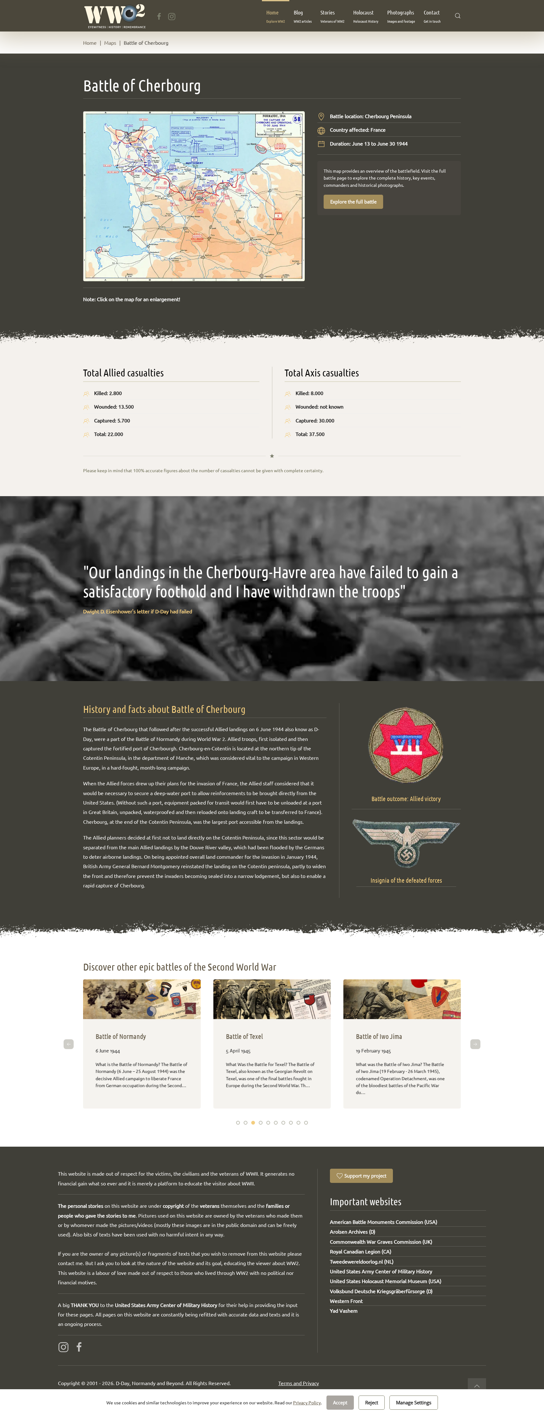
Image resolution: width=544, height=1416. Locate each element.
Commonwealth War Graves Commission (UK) (381, 1241)
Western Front (346, 1301)
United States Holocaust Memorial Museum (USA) (385, 1281)
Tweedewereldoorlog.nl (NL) (362, 1261)
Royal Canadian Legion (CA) (360, 1251)
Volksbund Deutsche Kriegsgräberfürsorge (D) (381, 1291)
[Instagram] (172, 15)
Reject (371, 1402)
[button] (275, 16)
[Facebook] (159, 15)
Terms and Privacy (298, 1383)
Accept (340, 1402)
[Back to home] (114, 16)
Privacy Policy (307, 1402)
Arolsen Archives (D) (352, 1231)
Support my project (365, 1175)
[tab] (238, 1123)
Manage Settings (413, 1402)
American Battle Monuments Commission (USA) (383, 1221)
